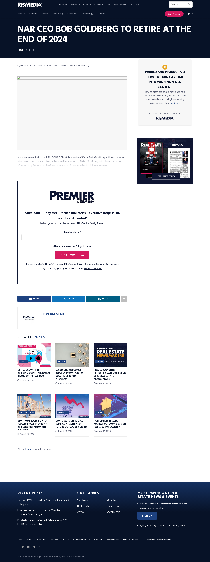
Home (20, 50)
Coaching (72, 14)
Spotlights (82, 500)
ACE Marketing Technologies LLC (156, 540)
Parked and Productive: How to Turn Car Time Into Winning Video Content (165, 79)
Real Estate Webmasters (73, 557)
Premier (63, 4)
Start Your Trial (72, 255)
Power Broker (102, 4)
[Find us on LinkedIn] (39, 547)
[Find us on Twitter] (23, 547)
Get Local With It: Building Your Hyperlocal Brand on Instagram (33, 373)
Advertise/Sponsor (81, 540)
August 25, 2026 (26, 380)
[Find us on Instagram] (28, 547)
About (20, 540)
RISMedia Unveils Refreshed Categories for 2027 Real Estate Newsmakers (110, 374)
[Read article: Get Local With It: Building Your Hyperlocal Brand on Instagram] (34, 355)
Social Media (113, 512)
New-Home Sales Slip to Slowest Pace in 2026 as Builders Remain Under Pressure (32, 425)
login (28, 449)
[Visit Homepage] (31, 4)
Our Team (54, 540)
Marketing (58, 14)
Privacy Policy (84, 264)
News (53, 4)
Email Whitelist (113, 540)
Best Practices (84, 506)
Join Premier (174, 14)
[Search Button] (189, 4)
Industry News (27, 412)
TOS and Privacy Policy (175, 525)
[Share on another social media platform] (124, 299)
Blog (29, 540)
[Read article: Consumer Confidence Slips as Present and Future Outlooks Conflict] (72, 406)
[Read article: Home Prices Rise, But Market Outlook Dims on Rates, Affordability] (110, 406)
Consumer (63, 412)
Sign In (189, 14)
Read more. (175, 103)
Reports (75, 4)
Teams (45, 14)
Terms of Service (104, 264)
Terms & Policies (130, 540)
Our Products (40, 540)
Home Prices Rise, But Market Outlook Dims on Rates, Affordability (110, 424)
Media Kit (98, 540)
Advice (81, 512)
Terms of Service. (93, 268)
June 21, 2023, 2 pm (47, 66)
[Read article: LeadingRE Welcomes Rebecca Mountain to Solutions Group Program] (72, 355)
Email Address (72, 232)
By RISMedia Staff (26, 66)
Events (87, 4)
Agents (21, 14)
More (134, 4)
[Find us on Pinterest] (34, 547)
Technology (87, 14)
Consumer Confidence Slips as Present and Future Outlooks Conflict (72, 424)
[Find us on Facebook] (18, 547)
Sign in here (84, 246)
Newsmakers (121, 4)
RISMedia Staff (53, 314)
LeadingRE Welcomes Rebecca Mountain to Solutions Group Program (69, 374)
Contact (66, 540)
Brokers (33, 14)
